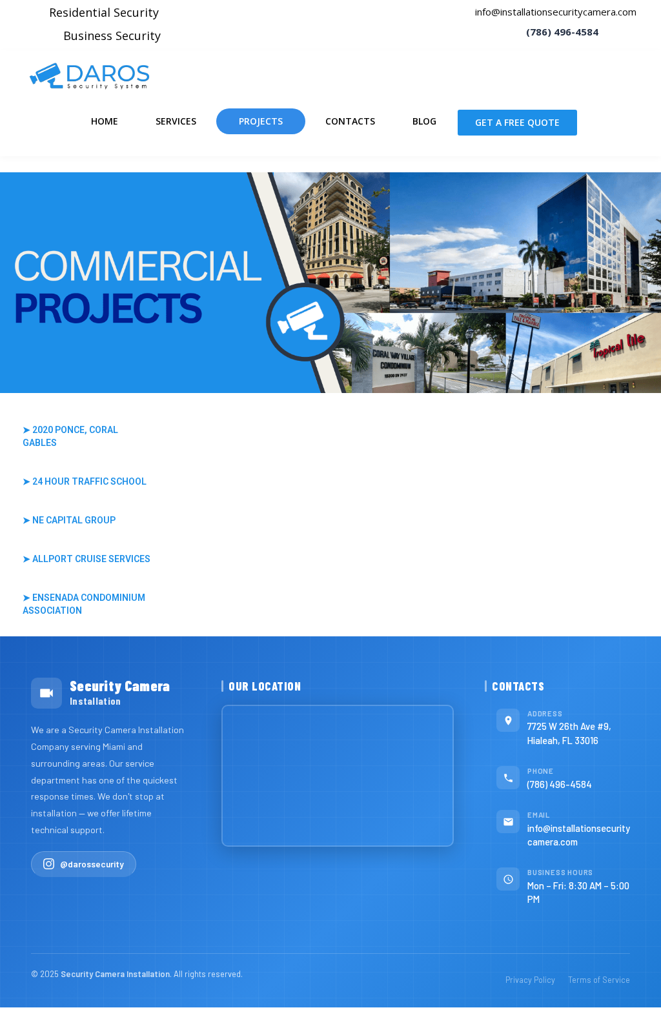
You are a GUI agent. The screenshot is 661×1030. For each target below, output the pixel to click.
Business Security (112, 35)
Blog (424, 121)
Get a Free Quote (517, 122)
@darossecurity (92, 863)
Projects (261, 121)
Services (176, 121)
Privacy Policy (530, 979)
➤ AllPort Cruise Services (86, 559)
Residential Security (104, 12)
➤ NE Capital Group (69, 520)
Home (104, 121)
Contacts (350, 121)
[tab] (87, 436)
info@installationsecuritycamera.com (554, 11)
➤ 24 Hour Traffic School (85, 481)
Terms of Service (599, 979)
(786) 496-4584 (559, 784)
